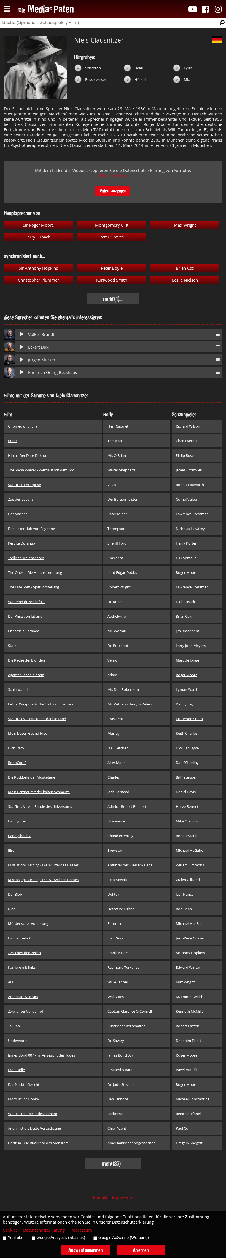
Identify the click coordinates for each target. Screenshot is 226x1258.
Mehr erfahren (113, 175)
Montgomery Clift (111, 225)
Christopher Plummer (38, 280)
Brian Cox (185, 268)
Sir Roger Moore (38, 225)
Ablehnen (141, 1250)
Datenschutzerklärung (44, 1230)
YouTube (15, 1237)
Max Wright (185, 225)
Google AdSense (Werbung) (123, 1237)
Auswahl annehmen (85, 1250)
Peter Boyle (112, 268)
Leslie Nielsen (185, 280)
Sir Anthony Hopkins (38, 268)
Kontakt (100, 1197)
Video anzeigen (112, 190)
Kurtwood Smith (111, 280)
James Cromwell (189, 470)
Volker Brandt (41, 334)
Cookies (10, 1230)
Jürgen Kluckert (42, 359)
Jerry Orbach (38, 237)
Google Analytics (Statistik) (61, 1237)
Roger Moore (186, 572)
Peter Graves (111, 237)
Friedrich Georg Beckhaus (52, 372)
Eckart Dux (38, 347)
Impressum (122, 1197)
